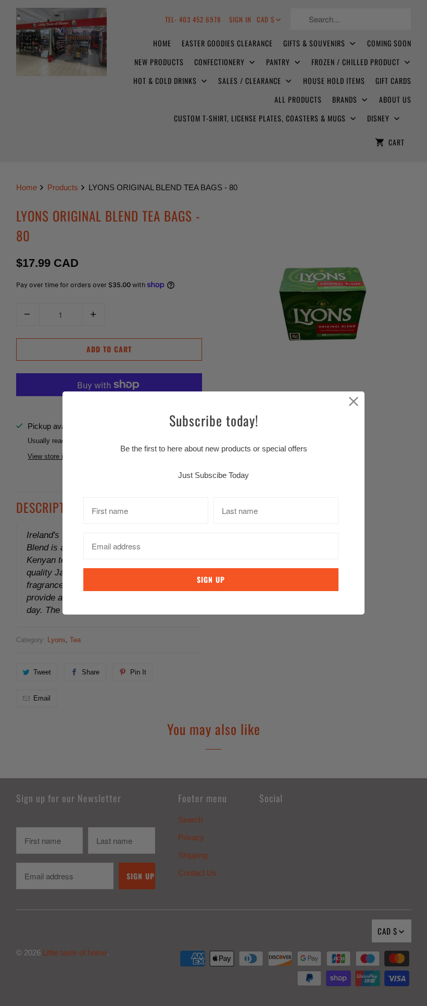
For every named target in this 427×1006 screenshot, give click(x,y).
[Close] (354, 402)
